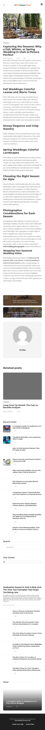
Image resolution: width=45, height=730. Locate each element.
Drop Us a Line (17, 724)
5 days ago (9, 706)
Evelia (4, 58)
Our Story (30, 724)
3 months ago (11, 605)
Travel (6, 43)
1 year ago (9, 58)
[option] (22, 392)
